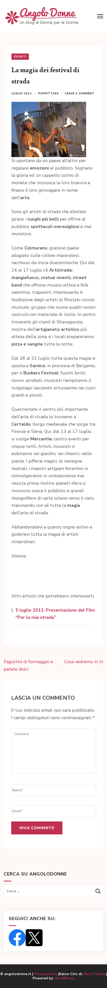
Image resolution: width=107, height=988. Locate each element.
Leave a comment (80, 93)
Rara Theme (94, 974)
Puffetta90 (48, 93)
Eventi (20, 56)
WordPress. (65, 978)
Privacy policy (46, 974)
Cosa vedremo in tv (83, 662)
